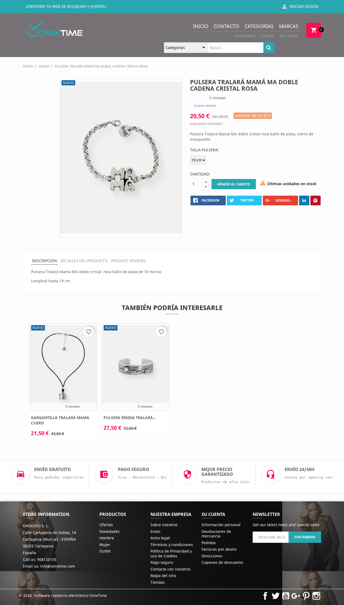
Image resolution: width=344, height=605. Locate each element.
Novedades (245, 35)
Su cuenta (213, 514)
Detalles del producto (84, 260)
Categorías (259, 26)
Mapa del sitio (163, 575)
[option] (63, 383)
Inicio (200, 26)
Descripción (44, 260)
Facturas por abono (219, 549)
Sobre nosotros (164, 524)
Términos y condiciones (171, 544)
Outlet (105, 551)
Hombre (106, 537)
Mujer (104, 544)
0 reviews (72, 406)
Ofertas (267, 35)
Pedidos (209, 542)
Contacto (226, 26)
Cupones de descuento (222, 562)
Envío (155, 531)
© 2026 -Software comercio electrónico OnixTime (63, 595)
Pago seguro (161, 562)
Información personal (221, 524)
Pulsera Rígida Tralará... (129, 417)
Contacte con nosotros (170, 569)
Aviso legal (160, 537)
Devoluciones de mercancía (216, 534)
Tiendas (157, 582)
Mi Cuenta (289, 35)
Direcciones (212, 555)
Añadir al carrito (233, 184)
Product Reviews (128, 260)
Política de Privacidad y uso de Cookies (171, 553)
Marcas (288, 26)
